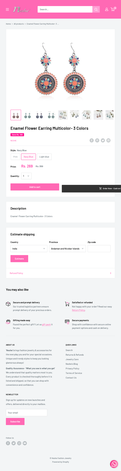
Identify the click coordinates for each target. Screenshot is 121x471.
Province (53, 242)
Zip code (92, 242)
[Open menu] (7, 9)
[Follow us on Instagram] (19, 443)
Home (8, 24)
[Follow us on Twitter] (14, 443)
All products (19, 24)
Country (14, 242)
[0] (113, 9)
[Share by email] (108, 140)
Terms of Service (74, 373)
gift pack (46, 324)
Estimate (19, 258)
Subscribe (15, 421)
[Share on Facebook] (92, 140)
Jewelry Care (72, 359)
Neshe (13, 140)
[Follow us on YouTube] (25, 443)
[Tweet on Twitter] (103, 140)
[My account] (106, 9)
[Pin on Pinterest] (97, 140)
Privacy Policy (72, 368)
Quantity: (14, 176)
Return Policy (78, 310)
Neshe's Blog (72, 364)
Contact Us (71, 377)
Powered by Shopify (60, 462)
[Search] (96, 9)
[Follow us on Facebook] (8, 443)
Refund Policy (16, 273)
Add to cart (34, 187)
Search (69, 350)
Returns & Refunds (75, 354)
